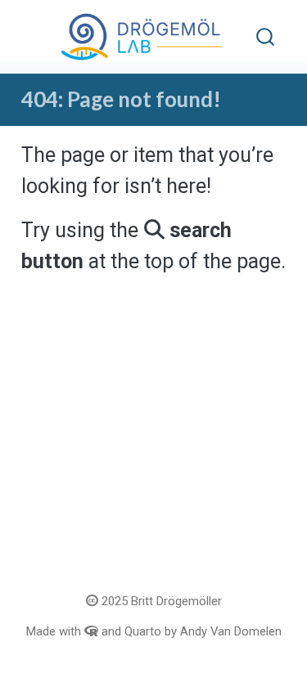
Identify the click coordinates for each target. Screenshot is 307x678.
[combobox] (266, 37)
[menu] (38, 37)
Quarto (142, 631)
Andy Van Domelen (231, 631)
